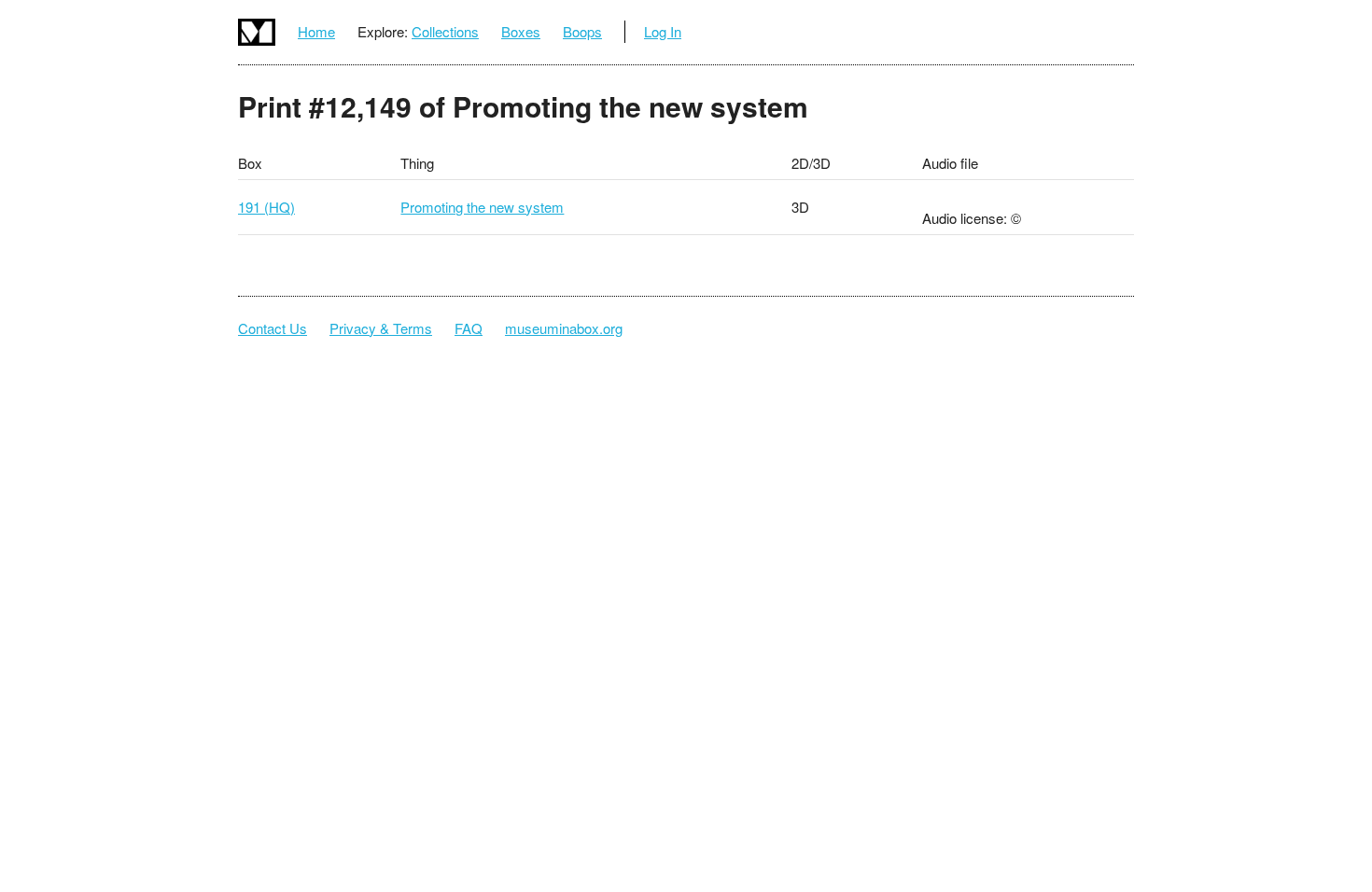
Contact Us (272, 328)
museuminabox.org (564, 328)
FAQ (469, 328)
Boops (582, 31)
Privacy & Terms (380, 328)
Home (316, 31)
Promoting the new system (482, 206)
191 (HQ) (266, 206)
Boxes (520, 31)
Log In (662, 31)
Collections (445, 31)
